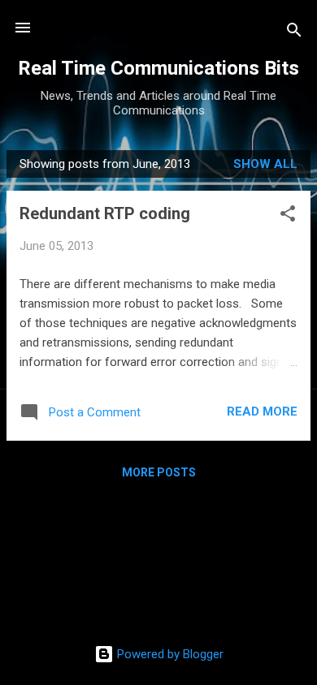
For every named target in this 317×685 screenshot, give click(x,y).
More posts (159, 472)
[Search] (294, 33)
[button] (287, 216)
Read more (262, 411)
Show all (265, 164)
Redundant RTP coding (105, 213)
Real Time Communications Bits (158, 68)
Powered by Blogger (169, 654)
